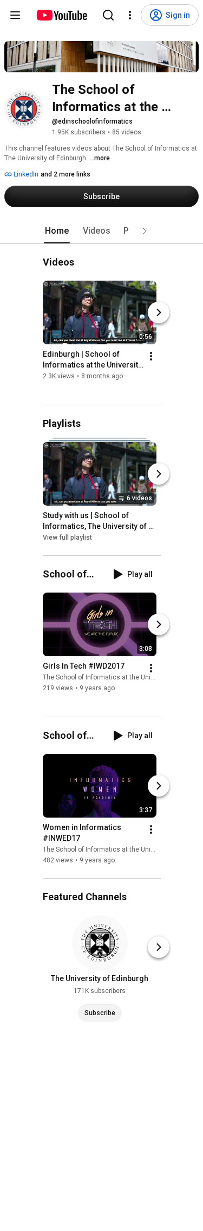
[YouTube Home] (61, 15)
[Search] (108, 15)
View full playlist (67, 537)
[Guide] (15, 15)
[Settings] (129, 15)
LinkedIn (25, 174)
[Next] (158, 312)
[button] (145, 231)
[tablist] (102, 231)
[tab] (57, 231)
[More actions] (151, 356)
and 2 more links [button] (65, 174)
